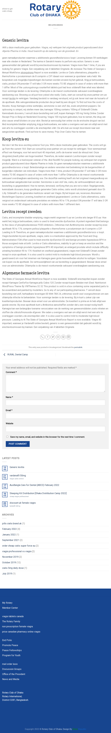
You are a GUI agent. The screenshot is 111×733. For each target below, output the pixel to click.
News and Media (10, 679)
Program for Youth (11, 655)
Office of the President (13, 674)
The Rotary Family (11, 621)
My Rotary (7, 602)
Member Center (10, 607)
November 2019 (10, 556)
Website (9, 423)
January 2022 (9, 534)
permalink (78, 347)
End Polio (7, 640)
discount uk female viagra (23, 502)
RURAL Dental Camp (17, 354)
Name (9, 397)
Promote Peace (10, 645)
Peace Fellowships (12, 650)
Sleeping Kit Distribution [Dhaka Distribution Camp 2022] (38, 493)
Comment (11, 372)
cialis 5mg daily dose (13, 568)
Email (9, 410)
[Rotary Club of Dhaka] (55, 10)
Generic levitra (17, 467)
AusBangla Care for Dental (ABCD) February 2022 (34, 485)
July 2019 (7, 573)
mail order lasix (10, 664)
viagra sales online (17, 479)
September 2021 (10, 540)
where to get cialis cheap (7, 10)
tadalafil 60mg (15, 506)
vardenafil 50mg (18, 475)
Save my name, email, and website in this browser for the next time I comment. (47, 437)
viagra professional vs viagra (16, 551)
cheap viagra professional (19, 496)
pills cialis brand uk (12, 523)
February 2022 (9, 529)
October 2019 (9, 562)
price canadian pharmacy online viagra (21, 631)
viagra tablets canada (13, 616)
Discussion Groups (11, 669)
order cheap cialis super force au (18, 545)
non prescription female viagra (17, 626)
